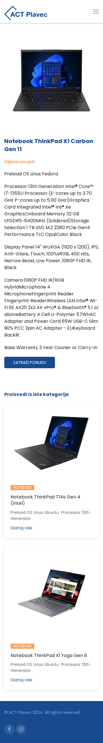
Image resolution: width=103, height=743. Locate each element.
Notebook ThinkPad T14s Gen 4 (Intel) (45, 500)
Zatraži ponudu (29, 362)
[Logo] (25, 11)
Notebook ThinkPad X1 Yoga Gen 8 (49, 655)
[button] (96, 11)
